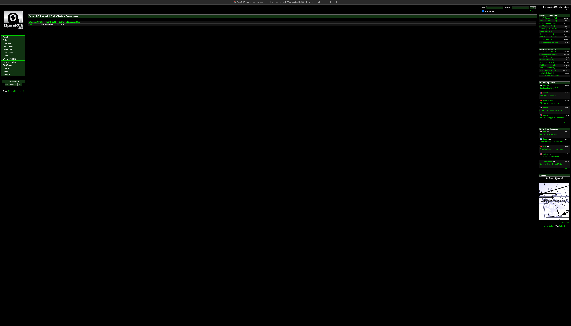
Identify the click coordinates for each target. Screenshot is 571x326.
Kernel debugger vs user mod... (552, 142)
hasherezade (548, 100)
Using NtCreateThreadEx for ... (551, 164)
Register (533, 11)
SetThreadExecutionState (70, 22)
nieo (544, 132)
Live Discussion (9, 59)
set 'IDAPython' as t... (547, 26)
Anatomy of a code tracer (549, 95)
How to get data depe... (548, 37)
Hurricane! (19, 91)
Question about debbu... (549, 54)
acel (544, 147)
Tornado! (11, 91)
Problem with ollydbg (547, 65)
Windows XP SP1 (36, 22)
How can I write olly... (547, 68)
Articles (6, 40)
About (5, 37)
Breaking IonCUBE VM (548, 88)
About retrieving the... (548, 32)
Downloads (7, 50)
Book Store (7, 43)
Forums (6, 56)
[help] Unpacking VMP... (549, 18)
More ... (566, 122)
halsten (546, 85)
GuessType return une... (549, 29)
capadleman (548, 161)
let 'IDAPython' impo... (548, 23)
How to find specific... (547, 34)
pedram (546, 154)
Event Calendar (9, 53)
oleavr (545, 93)
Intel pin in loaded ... (547, 73)
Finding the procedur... (548, 52)
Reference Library (10, 62)
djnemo (546, 139)
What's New (7, 75)
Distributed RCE (9, 46)
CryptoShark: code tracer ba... (551, 110)
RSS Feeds (7, 65)
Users (5, 71)
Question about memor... (549, 42)
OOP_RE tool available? (549, 76)
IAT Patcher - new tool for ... (550, 103)
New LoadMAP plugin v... (549, 70)
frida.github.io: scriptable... (550, 157)
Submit (562, 226)
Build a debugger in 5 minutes (551, 118)
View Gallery (549, 226)
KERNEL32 (51, 22)
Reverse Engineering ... (549, 21)
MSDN (31, 25)
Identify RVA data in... (547, 40)
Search (6, 68)
